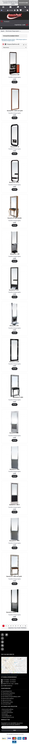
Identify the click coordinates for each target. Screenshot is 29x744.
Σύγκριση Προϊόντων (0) (13, 44)
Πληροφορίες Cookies (7, 702)
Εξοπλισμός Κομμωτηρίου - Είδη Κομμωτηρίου (14, 39)
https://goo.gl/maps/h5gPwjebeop (9, 674)
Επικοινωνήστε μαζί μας (8, 698)
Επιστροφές (5, 714)
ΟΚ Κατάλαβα (23, 2)
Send (14, 730)
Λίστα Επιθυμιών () (6, 715)
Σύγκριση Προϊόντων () (8, 717)
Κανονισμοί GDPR (6, 703)
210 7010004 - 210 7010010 (9, 680)
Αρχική (2, 31)
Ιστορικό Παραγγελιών (7, 712)
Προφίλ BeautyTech (7, 691)
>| (25, 625)
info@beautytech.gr (7, 685)
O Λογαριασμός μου (6, 710)
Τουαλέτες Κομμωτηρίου (8, 40)
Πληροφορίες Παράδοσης (8, 693)
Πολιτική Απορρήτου (7, 694)
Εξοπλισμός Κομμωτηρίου (12, 31)
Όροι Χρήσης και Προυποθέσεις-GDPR (11, 696)
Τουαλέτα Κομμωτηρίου (14, 77)
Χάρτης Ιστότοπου (6, 700)
